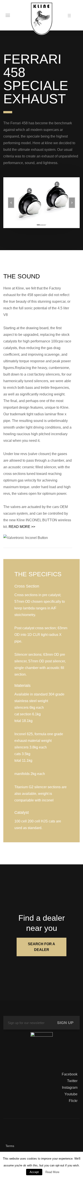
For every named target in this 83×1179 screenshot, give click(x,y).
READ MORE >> (22, 527)
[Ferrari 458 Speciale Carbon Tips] (41, 202)
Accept (34, 1172)
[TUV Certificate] (42, 1044)
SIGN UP (65, 1022)
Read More (52, 1172)
